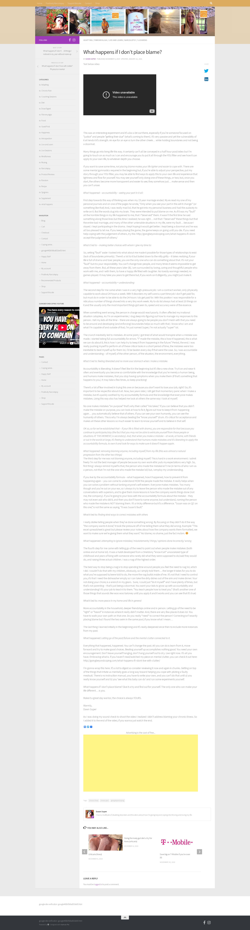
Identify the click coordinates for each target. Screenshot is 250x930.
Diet (42, 102)
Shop (97, 3)
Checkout (45, 232)
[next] (199, 851)
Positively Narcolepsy (55, 3)
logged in (98, 884)
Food (43, 120)
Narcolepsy (130, 40)
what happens (47, 204)
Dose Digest (46, 108)
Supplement (46, 198)
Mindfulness (46, 156)
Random (44, 180)
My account (46, 268)
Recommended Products (51, 280)
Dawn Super (91, 59)
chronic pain (105, 800)
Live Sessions (46, 150)
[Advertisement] (140, 763)
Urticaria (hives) (95, 854)
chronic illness (93, 800)
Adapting (88, 40)
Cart (43, 226)
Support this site (74, 3)
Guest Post (45, 126)
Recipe (44, 186)
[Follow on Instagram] (74, 39)
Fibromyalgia (100, 40)
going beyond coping (117, 800)
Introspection (46, 138)
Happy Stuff (46, 256)
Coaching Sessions (48, 96)
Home (39, 3)
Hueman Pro (65, 925)
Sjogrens (142, 40)
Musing (44, 162)
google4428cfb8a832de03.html (53, 250)
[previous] (84, 851)
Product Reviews (47, 174)
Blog (43, 220)
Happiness (45, 132)
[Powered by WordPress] (48, 924)
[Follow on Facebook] (69, 39)
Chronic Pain (46, 90)
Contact (88, 3)
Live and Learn (116, 40)
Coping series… (47, 244)
